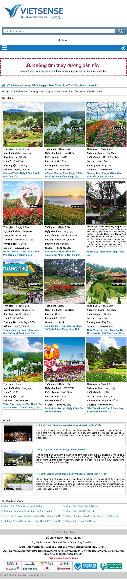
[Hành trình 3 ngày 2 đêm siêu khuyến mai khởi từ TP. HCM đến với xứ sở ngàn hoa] (64, 203)
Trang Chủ (41, 10)
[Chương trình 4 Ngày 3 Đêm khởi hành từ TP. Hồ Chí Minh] (106, 124)
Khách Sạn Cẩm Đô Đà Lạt (80, 511)
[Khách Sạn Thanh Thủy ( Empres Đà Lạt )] (106, 203)
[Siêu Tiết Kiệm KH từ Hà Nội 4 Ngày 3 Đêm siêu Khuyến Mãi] (106, 359)
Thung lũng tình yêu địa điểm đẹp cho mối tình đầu (61, 449)
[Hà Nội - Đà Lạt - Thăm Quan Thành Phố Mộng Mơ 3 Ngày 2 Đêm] (23, 203)
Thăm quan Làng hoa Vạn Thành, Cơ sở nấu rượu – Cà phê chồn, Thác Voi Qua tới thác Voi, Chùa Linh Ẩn (22, 407)
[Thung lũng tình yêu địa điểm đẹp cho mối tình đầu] (18, 457)
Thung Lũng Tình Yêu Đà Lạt (81, 521)
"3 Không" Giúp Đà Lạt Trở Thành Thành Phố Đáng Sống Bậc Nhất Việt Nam (71, 474)
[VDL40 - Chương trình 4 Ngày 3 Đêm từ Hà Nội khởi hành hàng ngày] (64, 124)
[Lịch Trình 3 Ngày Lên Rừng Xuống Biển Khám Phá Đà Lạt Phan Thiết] (18, 433)
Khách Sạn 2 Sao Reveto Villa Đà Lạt (23, 506)
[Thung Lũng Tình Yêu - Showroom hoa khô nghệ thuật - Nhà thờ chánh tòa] (23, 281)
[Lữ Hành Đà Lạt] (3, 85)
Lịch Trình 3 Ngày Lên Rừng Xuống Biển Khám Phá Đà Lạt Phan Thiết (68, 425)
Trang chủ (50, 71)
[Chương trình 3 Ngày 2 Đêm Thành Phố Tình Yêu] (23, 124)
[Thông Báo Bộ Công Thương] (85, 570)
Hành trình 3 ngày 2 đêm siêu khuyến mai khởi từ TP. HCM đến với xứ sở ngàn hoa (62, 254)
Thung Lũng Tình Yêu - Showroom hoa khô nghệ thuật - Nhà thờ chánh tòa (21, 333)
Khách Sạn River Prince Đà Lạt (82, 506)
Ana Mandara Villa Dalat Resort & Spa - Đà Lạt (28, 511)
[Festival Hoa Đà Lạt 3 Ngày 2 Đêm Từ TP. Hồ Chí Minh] (64, 359)
